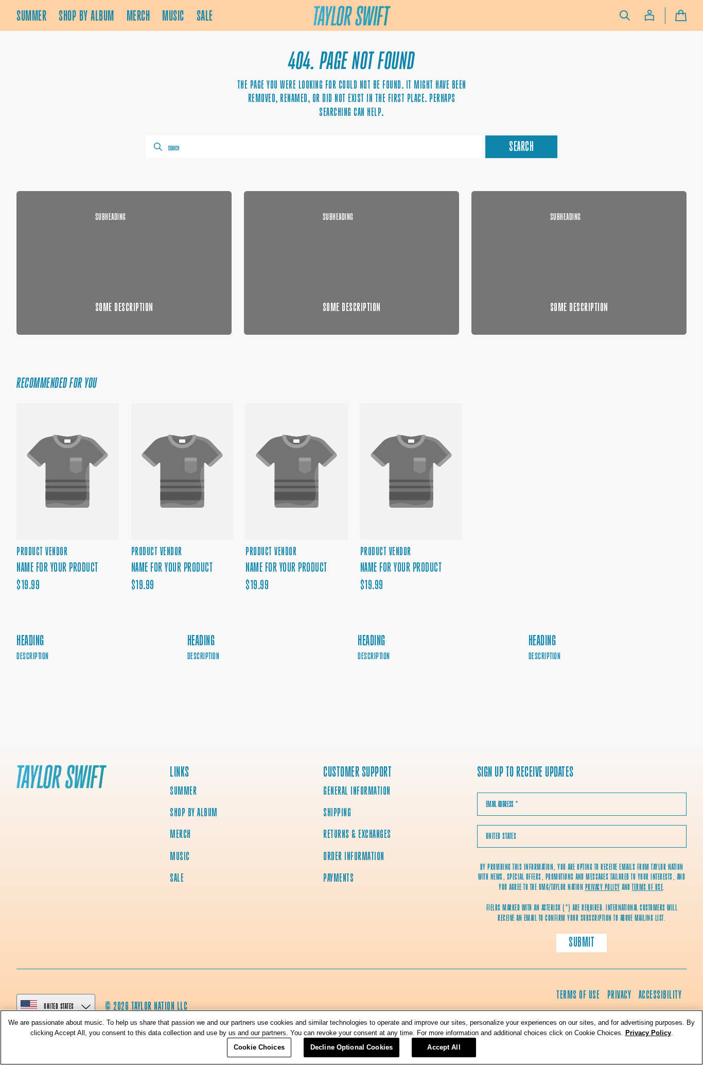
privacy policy (602, 887)
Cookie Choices (259, 1047)
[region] (351, 1037)
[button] (624, 15)
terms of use (647, 887)
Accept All (443, 1047)
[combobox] (314, 146)
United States (59, 1006)
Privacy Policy (648, 1033)
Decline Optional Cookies (351, 1047)
